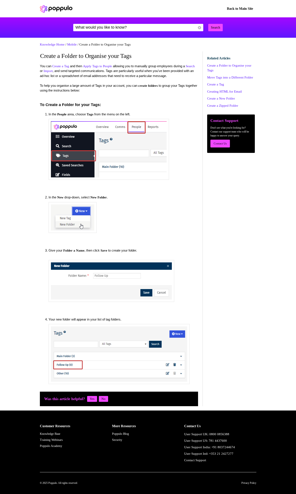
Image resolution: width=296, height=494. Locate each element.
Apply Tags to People (97, 66)
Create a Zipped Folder (222, 105)
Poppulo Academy (51, 446)
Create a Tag (60, 66)
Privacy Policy (248, 482)
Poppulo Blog (120, 433)
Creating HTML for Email (224, 91)
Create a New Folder (221, 98)
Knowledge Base (50, 433)
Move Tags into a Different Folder (230, 77)
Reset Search (199, 27)
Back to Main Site (240, 8)
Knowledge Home (52, 44)
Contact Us (220, 143)
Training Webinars (51, 440)
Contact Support (195, 460)
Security (117, 440)
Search (190, 66)
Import (48, 71)
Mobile (72, 44)
